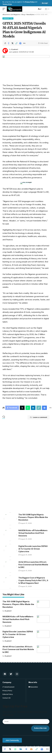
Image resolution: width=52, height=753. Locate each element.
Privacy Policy (29, 2)
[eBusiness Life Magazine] (14, 9)
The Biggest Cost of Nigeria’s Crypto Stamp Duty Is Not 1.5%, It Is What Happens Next (33, 580)
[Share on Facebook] (8, 43)
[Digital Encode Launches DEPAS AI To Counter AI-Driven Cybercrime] (10, 550)
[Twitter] (11, 674)
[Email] (31, 749)
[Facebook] (5, 674)
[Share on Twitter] (12, 43)
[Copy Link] (16, 43)
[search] (35, 9)
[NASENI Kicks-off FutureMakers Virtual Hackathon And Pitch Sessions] (10, 534)
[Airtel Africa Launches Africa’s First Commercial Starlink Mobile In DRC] (10, 566)
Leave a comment (40, 417)
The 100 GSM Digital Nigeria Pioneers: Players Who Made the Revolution (33, 517)
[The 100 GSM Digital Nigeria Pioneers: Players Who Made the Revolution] (10, 518)
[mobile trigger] (5, 9)
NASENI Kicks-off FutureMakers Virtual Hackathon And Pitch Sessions (32, 533)
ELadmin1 (14, 49)
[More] (24, 43)
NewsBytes (7, 18)
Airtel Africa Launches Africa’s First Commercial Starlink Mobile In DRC (33, 564)
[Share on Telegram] (26, 749)
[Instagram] (17, 674)
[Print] (20, 43)
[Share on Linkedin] (20, 749)
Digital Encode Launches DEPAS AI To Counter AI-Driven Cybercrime (33, 549)
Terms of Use (7, 4)
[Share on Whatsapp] (15, 749)
